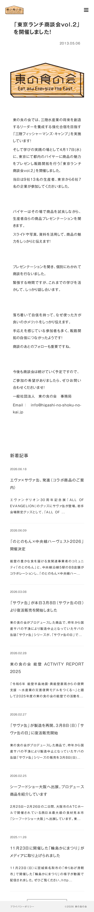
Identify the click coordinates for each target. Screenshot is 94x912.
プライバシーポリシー (22, 906)
